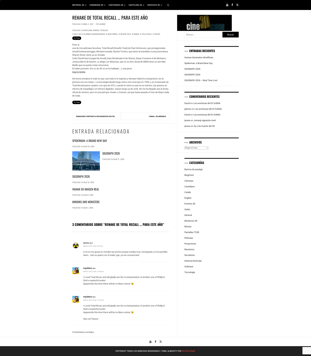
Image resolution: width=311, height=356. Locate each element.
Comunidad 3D (96, 5)
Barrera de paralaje (193, 169)
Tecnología (189, 272)
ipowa (86, 243)
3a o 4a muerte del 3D (204, 126)
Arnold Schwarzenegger (95, 34)
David (187, 103)
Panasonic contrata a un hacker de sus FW (95, 116)
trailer (157, 34)
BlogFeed (189, 175)
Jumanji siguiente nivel (205, 120)
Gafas (187, 209)
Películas (104, 30)
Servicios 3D (153, 5)
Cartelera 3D (135, 5)
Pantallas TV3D (191, 232)
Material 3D (78, 5)
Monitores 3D (190, 221)
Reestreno (189, 249)
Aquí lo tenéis (78, 72)
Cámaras (188, 181)
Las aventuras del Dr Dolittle (206, 103)
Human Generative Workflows (198, 57)
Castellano (87, 30)
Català (187, 192)
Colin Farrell (112, 34)
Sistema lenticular (193, 261)
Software (188, 266)
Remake (136, 34)
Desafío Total (125, 34)
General (96, 30)
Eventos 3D (189, 203)
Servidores (189, 255)
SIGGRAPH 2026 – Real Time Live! (201, 80)
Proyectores (190, 243)
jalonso (102, 24)
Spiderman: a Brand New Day (89, 140)
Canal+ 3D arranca (157, 116)
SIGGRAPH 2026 (111, 153)
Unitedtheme (188, 351)
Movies (187, 226)
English (187, 198)
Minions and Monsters (85, 202)
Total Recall (147, 34)
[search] (168, 5)
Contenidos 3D (116, 5)
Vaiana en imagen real (85, 189)
